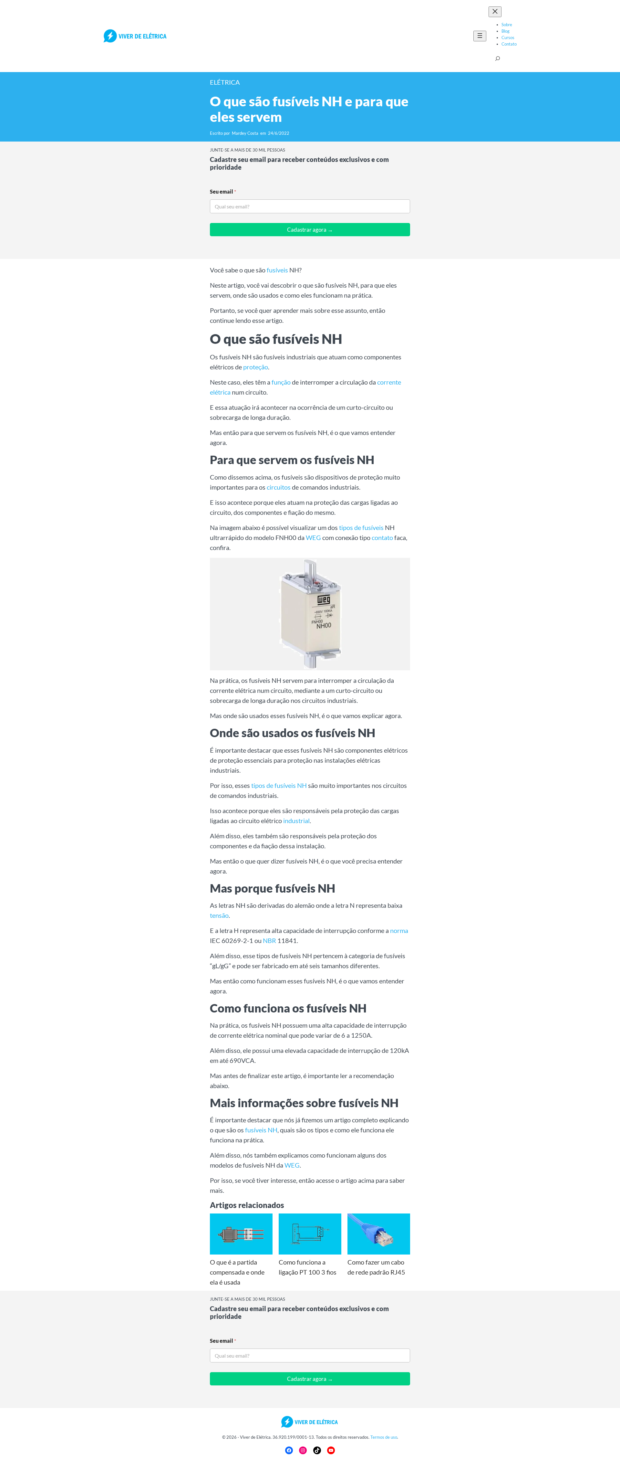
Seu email (223, 739)
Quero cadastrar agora (230, 766)
